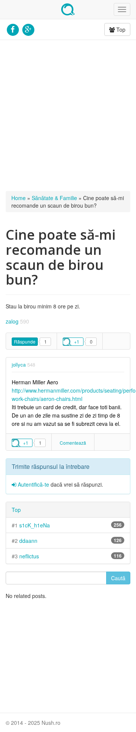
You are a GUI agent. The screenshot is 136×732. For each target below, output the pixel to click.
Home (18, 198)
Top (120, 29)
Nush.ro (68, 9)
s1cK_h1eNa (34, 525)
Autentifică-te (32, 484)
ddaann (28, 540)
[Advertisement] (68, 115)
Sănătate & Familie (54, 198)
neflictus (29, 556)
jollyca (19, 364)
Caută (118, 578)
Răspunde (25, 341)
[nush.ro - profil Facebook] (13, 28)
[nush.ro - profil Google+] (28, 28)
